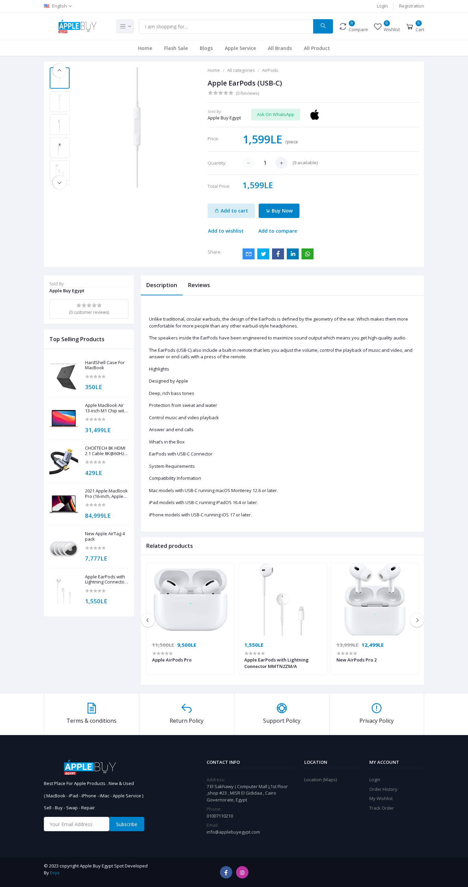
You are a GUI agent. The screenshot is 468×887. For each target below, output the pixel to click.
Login (382, 6)
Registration (411, 6)
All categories (241, 70)
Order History (383, 789)
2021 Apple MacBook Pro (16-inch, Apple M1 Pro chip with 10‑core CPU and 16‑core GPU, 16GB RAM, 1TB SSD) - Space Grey (106, 493)
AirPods (270, 70)
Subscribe (126, 824)
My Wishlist (381, 798)
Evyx (55, 873)
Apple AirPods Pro (172, 660)
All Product (317, 48)
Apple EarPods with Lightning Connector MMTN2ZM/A (105, 579)
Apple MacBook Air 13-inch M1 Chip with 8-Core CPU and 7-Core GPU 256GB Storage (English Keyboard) (106, 408)
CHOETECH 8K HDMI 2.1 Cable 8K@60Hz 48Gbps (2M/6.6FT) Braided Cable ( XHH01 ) (105, 451)
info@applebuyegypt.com (233, 832)
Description (161, 285)
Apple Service (240, 48)
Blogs (206, 48)
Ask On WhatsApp (275, 114)
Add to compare (277, 231)
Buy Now (281, 210)
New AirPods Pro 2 (356, 660)
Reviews (199, 285)
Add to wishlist (226, 231)
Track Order (381, 808)
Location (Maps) (320, 779)
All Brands (280, 48)
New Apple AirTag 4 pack (105, 536)
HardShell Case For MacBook (105, 365)
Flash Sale (176, 48)
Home (145, 48)
